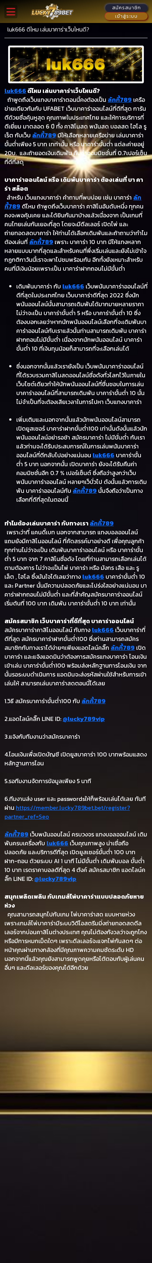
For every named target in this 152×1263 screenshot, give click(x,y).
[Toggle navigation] (10, 11)
